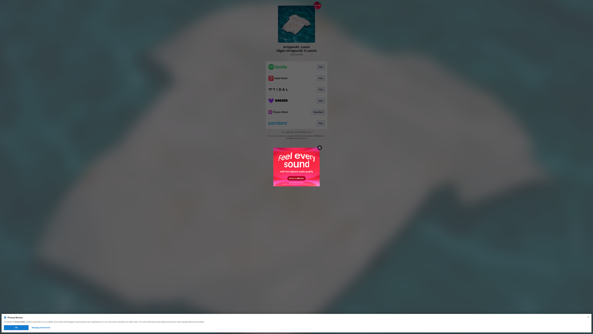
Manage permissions (41, 328)
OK (16, 328)
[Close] (588, 317)
